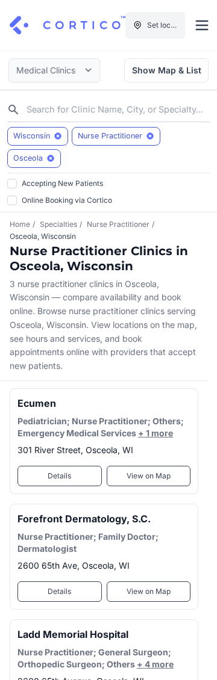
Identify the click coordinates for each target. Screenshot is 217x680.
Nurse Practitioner (118, 224)
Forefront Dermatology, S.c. (84, 519)
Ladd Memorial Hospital (72, 634)
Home (20, 224)
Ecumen (36, 403)
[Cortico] (67, 25)
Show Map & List (166, 70)
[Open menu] (202, 25)
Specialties (58, 224)
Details (59, 475)
